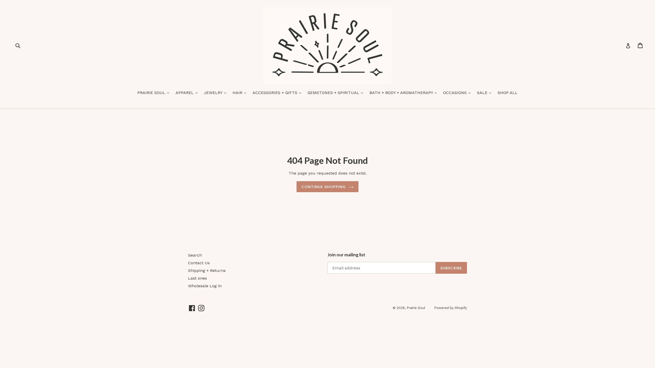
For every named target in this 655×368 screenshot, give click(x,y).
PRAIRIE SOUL (154, 92)
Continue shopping (323, 187)
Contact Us (199, 262)
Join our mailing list (346, 254)
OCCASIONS (458, 92)
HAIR (241, 92)
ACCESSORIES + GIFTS (278, 92)
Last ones (197, 278)
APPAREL (188, 92)
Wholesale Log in (205, 285)
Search (195, 255)
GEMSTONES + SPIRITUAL (337, 92)
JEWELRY (216, 92)
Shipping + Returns (207, 270)
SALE (485, 92)
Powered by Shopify (450, 308)
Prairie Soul (416, 308)
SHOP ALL (508, 92)
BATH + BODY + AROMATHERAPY (404, 92)
